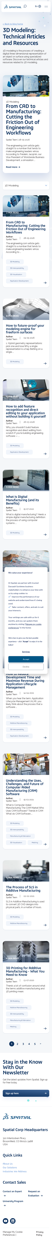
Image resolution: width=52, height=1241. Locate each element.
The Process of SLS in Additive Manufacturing (23, 888)
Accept (26, 659)
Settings (26, 652)
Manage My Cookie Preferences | (12, 1233)
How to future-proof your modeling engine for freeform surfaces (25, 328)
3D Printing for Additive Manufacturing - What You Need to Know (25, 971)
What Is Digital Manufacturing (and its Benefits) (22, 500)
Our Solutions (10, 1167)
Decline (26, 666)
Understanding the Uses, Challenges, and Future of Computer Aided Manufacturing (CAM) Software (24, 787)
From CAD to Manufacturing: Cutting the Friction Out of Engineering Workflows (23, 119)
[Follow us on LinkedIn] (13, 1221)
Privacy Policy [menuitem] (39, 1233)
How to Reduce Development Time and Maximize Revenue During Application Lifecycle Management (25, 680)
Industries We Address (15, 1171)
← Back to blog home (13, 24)
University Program (13, 1201)
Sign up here (12, 1093)
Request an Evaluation (34, 1193)
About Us (8, 1163)
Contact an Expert (12, 1191)
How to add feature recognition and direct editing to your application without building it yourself (26, 411)
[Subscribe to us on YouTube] (5, 1221)
